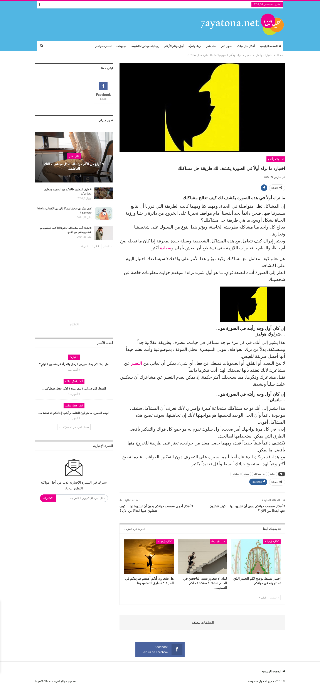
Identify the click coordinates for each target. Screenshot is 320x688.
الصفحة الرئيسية (269, 46)
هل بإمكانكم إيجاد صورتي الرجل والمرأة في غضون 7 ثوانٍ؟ (74, 364)
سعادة (165, 247)
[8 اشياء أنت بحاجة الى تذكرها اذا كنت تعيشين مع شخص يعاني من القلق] (103, 233)
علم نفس (211, 46)
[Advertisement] (74, 289)
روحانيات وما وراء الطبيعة (145, 46)
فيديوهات (121, 46)
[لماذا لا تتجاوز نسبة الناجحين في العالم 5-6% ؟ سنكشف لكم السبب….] (202, 556)
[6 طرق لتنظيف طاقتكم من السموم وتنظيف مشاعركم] (103, 194)
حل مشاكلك (259, 474)
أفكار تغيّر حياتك (246, 46)
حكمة (272, 474)
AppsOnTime (43, 681)
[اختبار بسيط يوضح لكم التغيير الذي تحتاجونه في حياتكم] (256, 556)
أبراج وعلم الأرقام (174, 46)
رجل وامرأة (195, 46)
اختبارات (74, 357)
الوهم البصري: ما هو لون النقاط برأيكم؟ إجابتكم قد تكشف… (73, 412)
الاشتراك (48, 498)
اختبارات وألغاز (103, 46)
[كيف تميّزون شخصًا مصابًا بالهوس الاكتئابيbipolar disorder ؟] (103, 213)
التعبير (136, 363)
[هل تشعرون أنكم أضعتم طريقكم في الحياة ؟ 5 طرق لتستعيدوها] (149, 556)
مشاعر (235, 474)
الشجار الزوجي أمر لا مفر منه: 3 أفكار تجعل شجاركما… (74, 388)
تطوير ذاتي (226, 46)
